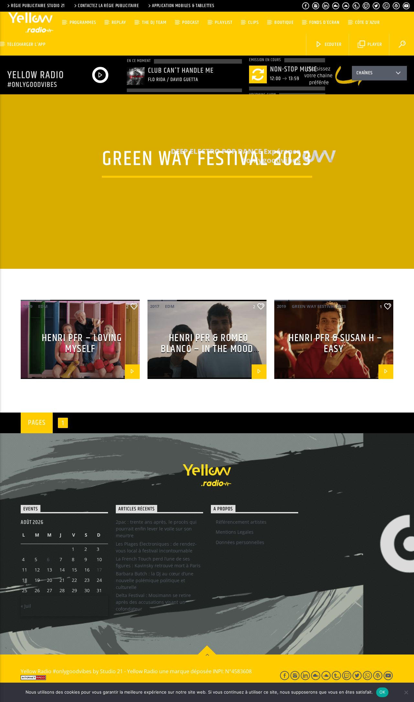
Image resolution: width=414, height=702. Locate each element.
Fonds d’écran (324, 22)
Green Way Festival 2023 (319, 306)
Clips (253, 22)
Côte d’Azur (367, 22)
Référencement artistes (241, 522)
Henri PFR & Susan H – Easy (335, 343)
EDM (43, 306)
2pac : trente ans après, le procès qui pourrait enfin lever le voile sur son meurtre (156, 529)
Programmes (83, 22)
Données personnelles (240, 542)
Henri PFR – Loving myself (82, 343)
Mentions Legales (235, 532)
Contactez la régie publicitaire (108, 5)
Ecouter (332, 44)
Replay (119, 22)
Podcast (190, 22)
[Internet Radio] (144, 677)
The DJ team (154, 22)
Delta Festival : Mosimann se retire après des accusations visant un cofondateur (153, 602)
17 (99, 570)
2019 (27, 306)
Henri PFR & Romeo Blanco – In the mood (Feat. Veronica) (207, 349)
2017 (154, 306)
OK (382, 692)
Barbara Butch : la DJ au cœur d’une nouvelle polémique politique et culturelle (154, 580)
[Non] (406, 692)
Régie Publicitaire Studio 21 (38, 5)
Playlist (223, 22)
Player (374, 44)
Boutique (283, 22)
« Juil (26, 606)
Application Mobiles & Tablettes (183, 5)
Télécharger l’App (26, 44)
